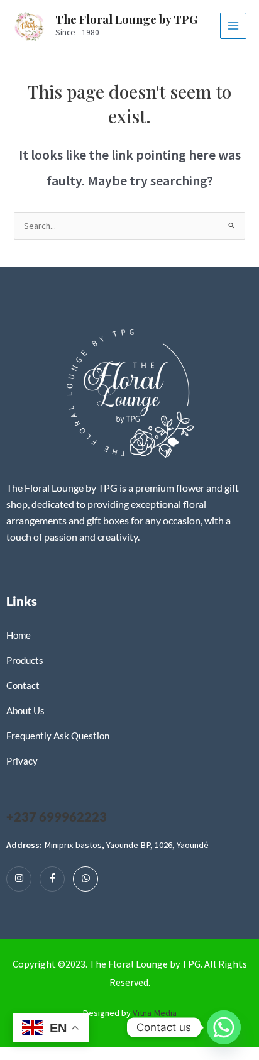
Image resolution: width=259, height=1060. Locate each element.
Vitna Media (155, 1013)
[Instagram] (18, 879)
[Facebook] (52, 879)
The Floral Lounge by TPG (126, 19)
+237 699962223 (56, 816)
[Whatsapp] (85, 879)
